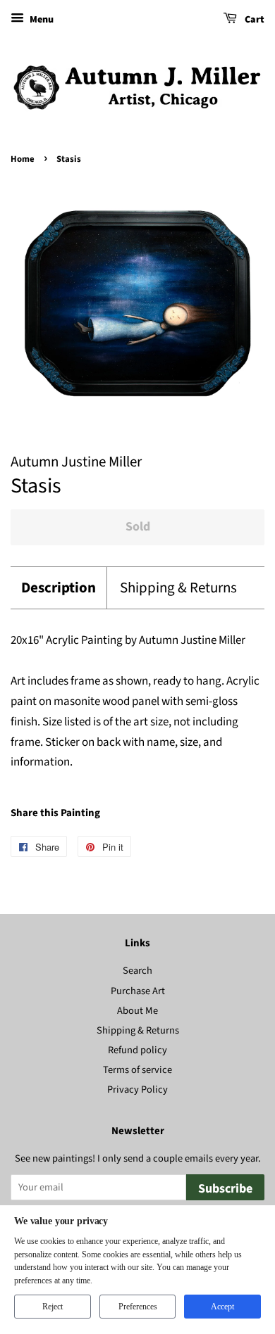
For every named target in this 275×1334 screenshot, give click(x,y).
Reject (52, 1306)
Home (23, 159)
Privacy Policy (137, 1089)
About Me (137, 1010)
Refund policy (137, 1050)
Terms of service (137, 1069)
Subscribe (225, 1189)
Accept (222, 1306)
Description (58, 588)
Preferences (137, 1306)
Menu (41, 20)
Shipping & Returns (178, 588)
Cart (253, 20)
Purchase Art (138, 991)
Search (137, 970)
